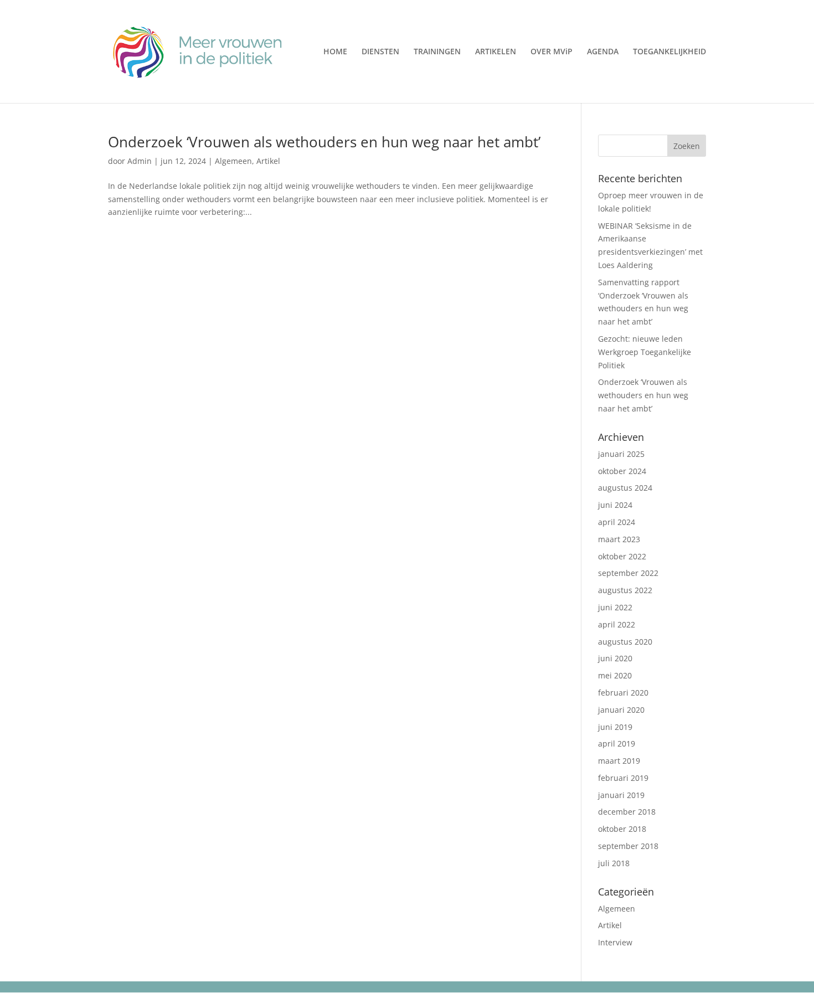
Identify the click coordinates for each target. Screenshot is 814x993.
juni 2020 (615, 658)
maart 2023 (619, 539)
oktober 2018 (622, 829)
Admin (139, 161)
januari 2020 (621, 709)
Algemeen (233, 161)
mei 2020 (615, 675)
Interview (615, 942)
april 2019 (616, 743)
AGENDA (603, 52)
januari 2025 (621, 454)
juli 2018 (614, 863)
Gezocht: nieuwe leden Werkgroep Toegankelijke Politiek (644, 352)
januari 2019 (621, 795)
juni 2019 (615, 727)
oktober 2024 (622, 471)
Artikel (268, 161)
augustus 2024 (625, 487)
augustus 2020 (625, 641)
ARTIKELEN (495, 52)
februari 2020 (623, 692)
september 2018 (628, 846)
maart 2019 (619, 760)
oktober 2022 (622, 556)
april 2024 (616, 522)
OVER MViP (551, 52)
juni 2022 (615, 607)
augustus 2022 (625, 590)
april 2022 (616, 624)
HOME (335, 52)
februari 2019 (623, 778)
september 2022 (628, 573)
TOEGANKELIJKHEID (669, 52)
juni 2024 (615, 505)
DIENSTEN (380, 52)
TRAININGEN (437, 52)
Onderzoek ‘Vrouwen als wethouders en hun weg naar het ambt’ (324, 142)
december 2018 (627, 811)
